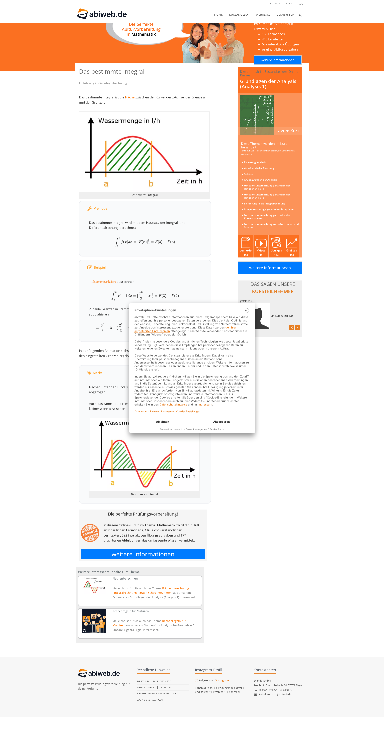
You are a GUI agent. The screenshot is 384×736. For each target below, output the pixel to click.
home (218, 14)
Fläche (130, 97)
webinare (263, 14)
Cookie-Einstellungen (150, 699)
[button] (300, 15)
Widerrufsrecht (146, 687)
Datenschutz (167, 687)
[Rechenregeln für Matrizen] (94, 621)
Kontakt (275, 3)
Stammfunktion (104, 281)
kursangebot (239, 14)
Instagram (222, 680)
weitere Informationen (278, 60)
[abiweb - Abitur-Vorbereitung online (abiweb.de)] (270, 115)
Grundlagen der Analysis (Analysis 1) (268, 84)
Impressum (143, 681)
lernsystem (286, 14)
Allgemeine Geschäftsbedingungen (157, 693)
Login (301, 3)
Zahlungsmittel (162, 681)
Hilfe (289, 3)
